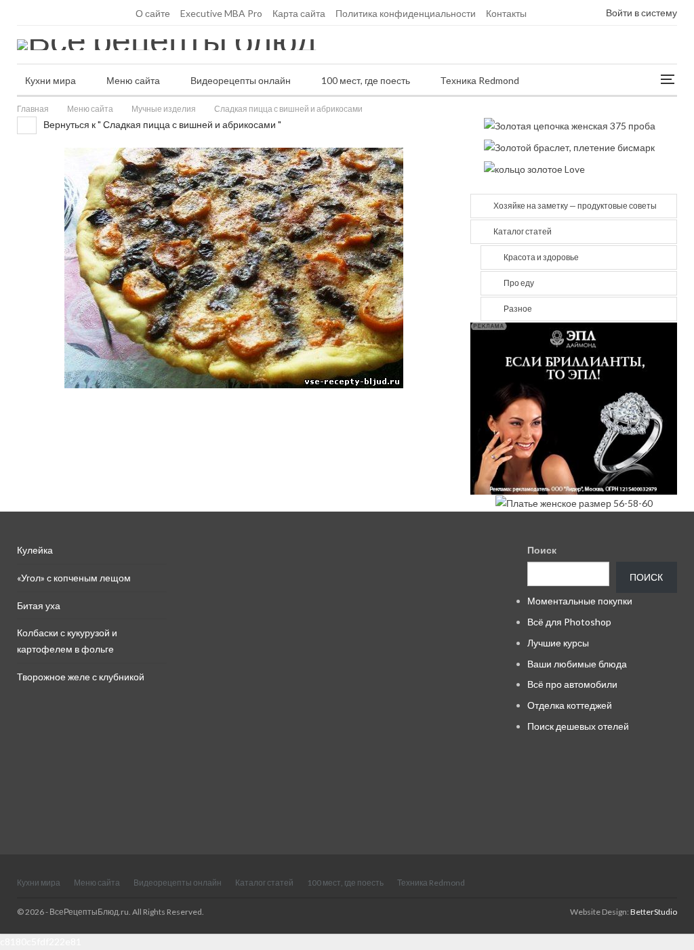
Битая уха (38, 605)
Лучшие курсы (558, 642)
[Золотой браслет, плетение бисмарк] (569, 146)
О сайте (153, 13)
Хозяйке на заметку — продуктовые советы (575, 206)
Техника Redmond (480, 80)
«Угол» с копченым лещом (74, 577)
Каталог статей (522, 231)
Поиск (541, 550)
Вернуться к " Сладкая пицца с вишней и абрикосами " (161, 124)
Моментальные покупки (579, 600)
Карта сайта (298, 13)
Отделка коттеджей (569, 705)
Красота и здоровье (541, 257)
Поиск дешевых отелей (578, 726)
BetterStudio (653, 912)
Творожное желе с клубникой (80, 676)
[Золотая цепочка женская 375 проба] (569, 124)
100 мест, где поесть (365, 80)
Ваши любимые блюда (577, 663)
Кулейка (35, 550)
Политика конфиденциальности (405, 13)
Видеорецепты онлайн (240, 80)
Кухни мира (50, 80)
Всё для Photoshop (569, 621)
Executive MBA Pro (221, 13)
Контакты (506, 13)
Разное (518, 309)
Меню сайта (133, 80)
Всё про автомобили (572, 684)
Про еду (519, 283)
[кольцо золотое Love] (534, 168)
